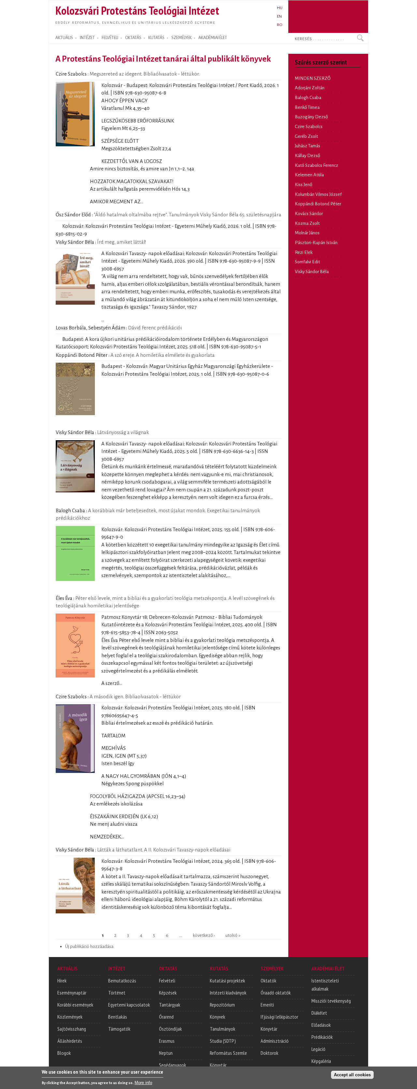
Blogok (64, 1053)
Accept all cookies (352, 1074)
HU (279, 8)
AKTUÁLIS (64, 38)
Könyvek (217, 1016)
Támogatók (119, 1028)
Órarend (166, 1016)
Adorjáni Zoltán (309, 87)
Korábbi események (75, 1004)
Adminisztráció (275, 1041)
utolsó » (232, 935)
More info (143, 1082)
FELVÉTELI (110, 38)
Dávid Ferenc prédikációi (155, 327)
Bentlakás (117, 1016)
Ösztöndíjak (170, 1028)
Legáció (318, 1049)
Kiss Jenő (303, 184)
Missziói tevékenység (331, 1000)
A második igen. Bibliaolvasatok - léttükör (135, 696)
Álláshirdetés (69, 1041)
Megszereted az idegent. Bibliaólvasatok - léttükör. (145, 74)
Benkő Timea (307, 107)
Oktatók (268, 980)
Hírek (61, 980)
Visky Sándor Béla (312, 271)
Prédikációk (322, 1037)
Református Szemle (228, 1053)
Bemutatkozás (122, 980)
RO (279, 24)
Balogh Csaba (308, 97)
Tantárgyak (169, 1004)
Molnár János (307, 232)
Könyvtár (218, 1065)
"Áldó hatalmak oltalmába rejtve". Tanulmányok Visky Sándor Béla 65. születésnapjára (187, 214)
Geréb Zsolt (306, 136)
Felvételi (167, 980)
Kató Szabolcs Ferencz (316, 165)
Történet (116, 992)
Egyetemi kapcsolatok (129, 1004)
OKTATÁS (133, 38)
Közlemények (69, 1016)
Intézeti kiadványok (228, 992)
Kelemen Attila (309, 174)
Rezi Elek (303, 252)
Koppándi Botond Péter (318, 203)
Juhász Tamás (307, 145)
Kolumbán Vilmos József (318, 194)
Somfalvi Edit (307, 261)
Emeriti (267, 1004)
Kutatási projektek (227, 980)
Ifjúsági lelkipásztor (279, 1016)
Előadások (321, 1025)
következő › (204, 935)
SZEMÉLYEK (181, 38)
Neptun (166, 1053)
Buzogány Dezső (311, 116)
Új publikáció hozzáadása (89, 946)
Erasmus (167, 1041)
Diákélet (319, 1012)
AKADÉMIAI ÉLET (212, 38)
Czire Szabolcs (309, 126)
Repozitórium (222, 1004)
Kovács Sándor (309, 213)
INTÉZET (87, 38)
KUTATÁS (156, 38)
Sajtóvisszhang (71, 1028)
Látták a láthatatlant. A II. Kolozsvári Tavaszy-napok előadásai (163, 849)
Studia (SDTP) (223, 1041)
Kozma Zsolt (307, 223)
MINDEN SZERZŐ (313, 78)
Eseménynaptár (71, 992)
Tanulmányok (222, 1028)
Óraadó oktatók (276, 992)
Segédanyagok (172, 1065)
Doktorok (269, 1053)
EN (279, 16)
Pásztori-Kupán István (316, 242)
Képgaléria (321, 1061)
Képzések (168, 992)
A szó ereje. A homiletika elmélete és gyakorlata (162, 355)
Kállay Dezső (307, 155)
